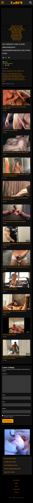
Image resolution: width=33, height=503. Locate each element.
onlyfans (10, 79)
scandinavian (15, 79)
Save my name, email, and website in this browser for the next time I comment (17, 416)
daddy (13, 73)
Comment (4, 373)
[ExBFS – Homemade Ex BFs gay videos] (16, 2)
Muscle (15, 71)
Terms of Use (17, 489)
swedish (21, 79)
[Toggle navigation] (2, 2)
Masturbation (10, 71)
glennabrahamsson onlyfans (18, 76)
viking (3, 81)
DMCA (16, 483)
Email (4, 401)
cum (6, 73)
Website (4, 408)
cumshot (9, 73)
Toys (23, 71)
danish (16, 73)
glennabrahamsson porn (8, 78)
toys (24, 79)
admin (6, 68)
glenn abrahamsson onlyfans (15, 75)
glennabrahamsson (6, 76)
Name (4, 395)
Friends (16, 492)
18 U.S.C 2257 (16, 480)
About (16, 486)
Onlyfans (19, 71)
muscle (22, 78)
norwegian (4, 79)
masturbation (17, 78)
